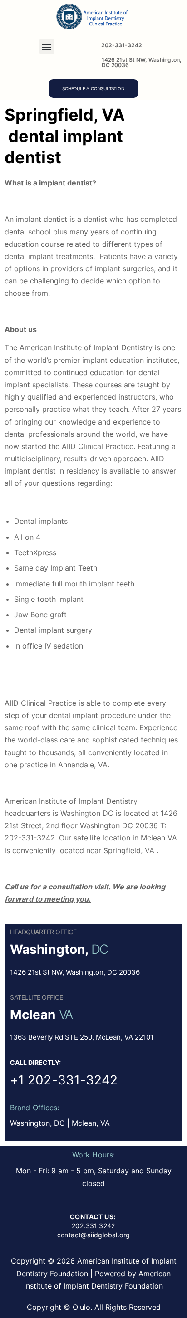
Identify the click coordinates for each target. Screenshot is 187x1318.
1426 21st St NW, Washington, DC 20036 (142, 62)
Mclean (33, 1014)
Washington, (49, 949)
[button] (46, 46)
